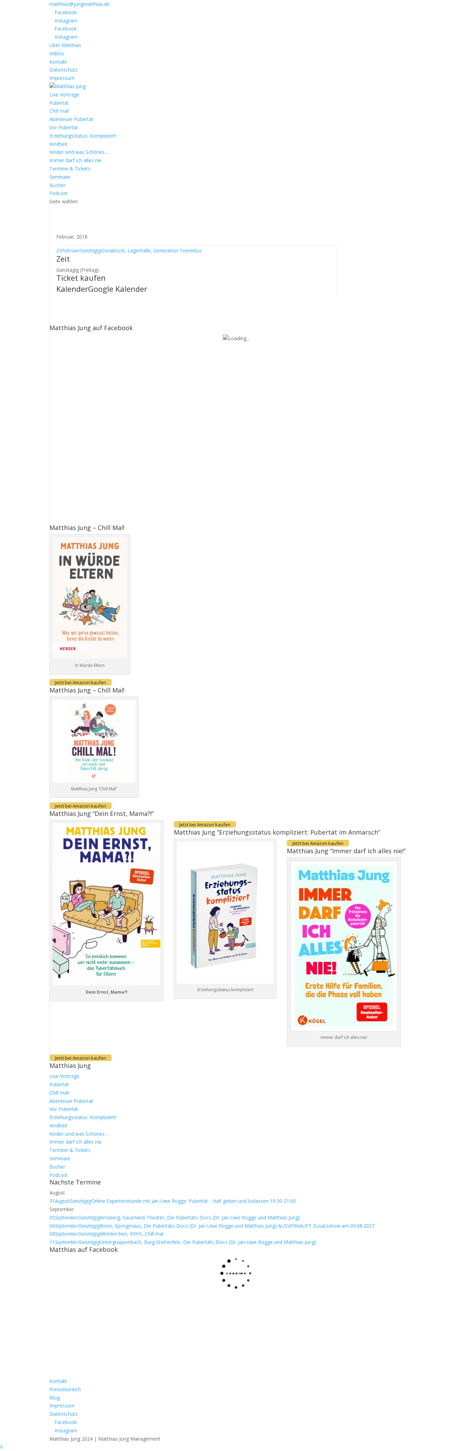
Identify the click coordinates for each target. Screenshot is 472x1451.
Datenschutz (63, 69)
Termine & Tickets (70, 168)
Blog (54, 1397)
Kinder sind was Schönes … (79, 152)
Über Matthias (65, 45)
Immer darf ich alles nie (75, 160)
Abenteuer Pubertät (71, 119)
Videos (56, 53)
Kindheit (58, 144)
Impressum (62, 78)
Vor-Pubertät (63, 127)
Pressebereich (65, 1389)
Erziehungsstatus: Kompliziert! (82, 135)
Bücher (57, 185)
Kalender (72, 288)
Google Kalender (117, 288)
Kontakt (58, 61)
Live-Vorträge (64, 94)
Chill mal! (59, 111)
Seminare (59, 177)
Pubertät (59, 103)
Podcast (58, 193)
